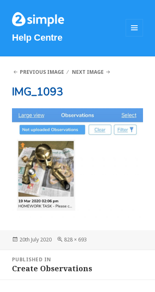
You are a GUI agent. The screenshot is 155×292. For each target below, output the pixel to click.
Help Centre (37, 37)
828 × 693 (75, 239)
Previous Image (42, 71)
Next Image (88, 71)
